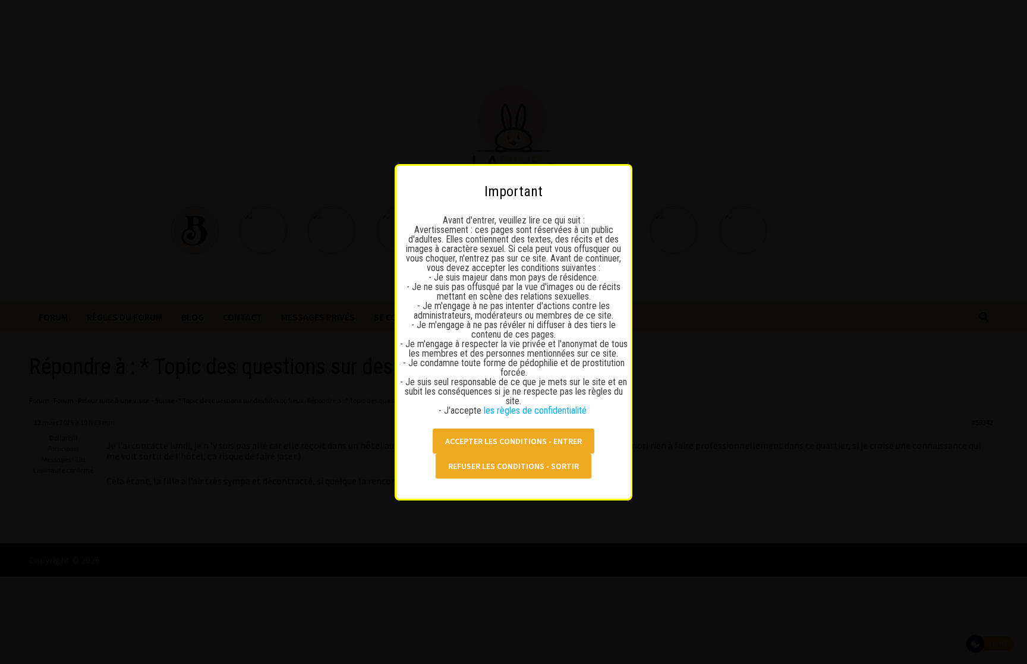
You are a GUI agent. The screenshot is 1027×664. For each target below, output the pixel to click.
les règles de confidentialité (536, 410)
